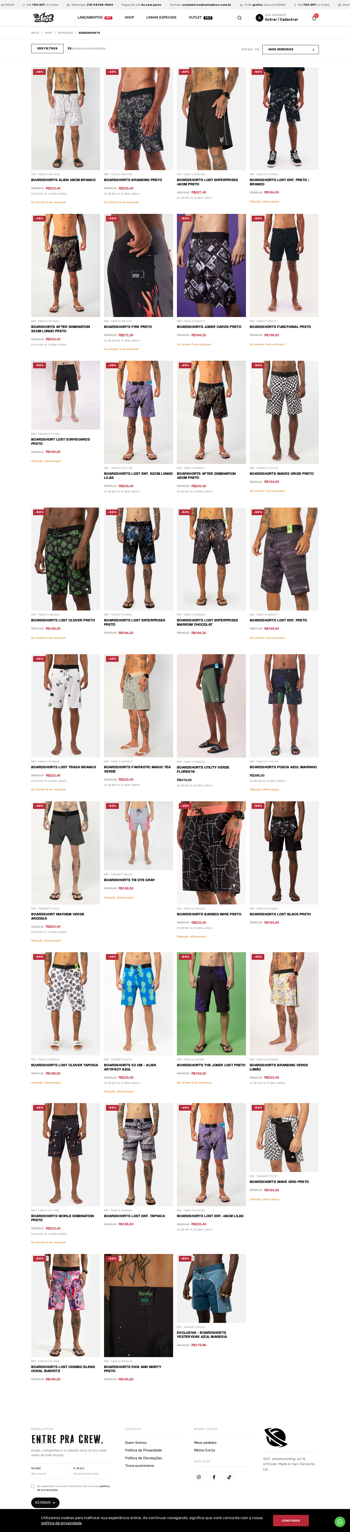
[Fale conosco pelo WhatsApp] (340, 1522)
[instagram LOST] (199, 1477)
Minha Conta (204, 1450)
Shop (129, 17)
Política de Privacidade (143, 1450)
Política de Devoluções (143, 1458)
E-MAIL (79, 1468)
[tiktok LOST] (229, 1477)
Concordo (291, 1520)
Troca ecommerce (139, 1466)
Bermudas (65, 32)
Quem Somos (136, 1443)
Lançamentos (90, 17)
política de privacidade (61, 1523)
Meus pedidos (205, 1443)
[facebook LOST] (214, 1477)
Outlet (195, 17)
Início (35, 32)
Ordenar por (250, 49)
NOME (36, 1468)
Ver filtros (47, 48)
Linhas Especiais (161, 17)
